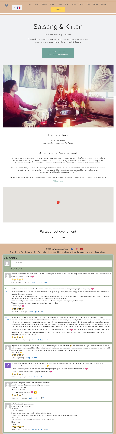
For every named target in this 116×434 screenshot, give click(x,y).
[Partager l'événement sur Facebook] (52, 237)
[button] (66, 4)
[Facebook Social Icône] (72, 249)
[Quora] (81, 249)
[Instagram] (77, 249)
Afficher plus (58, 181)
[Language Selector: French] (17, 7)
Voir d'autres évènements (58, 54)
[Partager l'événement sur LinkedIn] (64, 237)
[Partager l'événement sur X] (58, 237)
